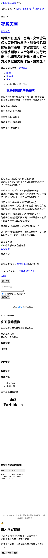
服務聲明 (28, 518)
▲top (3, 276)
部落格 (9, 76)
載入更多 (5, 281)
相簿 (8, 73)
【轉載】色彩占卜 (26, 271)
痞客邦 (20, 264)
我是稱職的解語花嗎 (20, 90)
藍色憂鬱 (5, 249)
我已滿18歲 (6, 553)
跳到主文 (5, 31)
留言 (26, 264)
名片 (8, 79)
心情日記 (23, 68)
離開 (15, 553)
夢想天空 (9, 24)
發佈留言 (5, 297)
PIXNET (12, 515)
